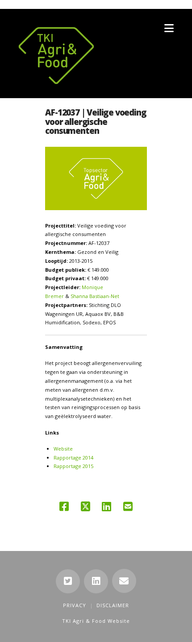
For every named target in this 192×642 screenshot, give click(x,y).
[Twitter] (68, 581)
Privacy (74, 605)
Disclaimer (112, 605)
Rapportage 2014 (73, 457)
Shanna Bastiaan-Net (95, 296)
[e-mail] (124, 581)
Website (63, 448)
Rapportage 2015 (73, 466)
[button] (169, 28)
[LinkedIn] (96, 581)
